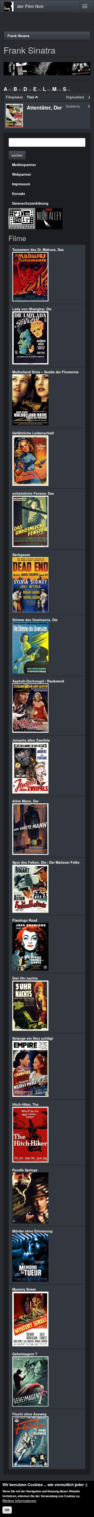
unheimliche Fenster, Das (33, 493)
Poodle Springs (25, 1170)
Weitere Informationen (19, 1500)
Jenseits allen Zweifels (31, 740)
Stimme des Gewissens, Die (35, 619)
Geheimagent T (24, 1353)
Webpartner (21, 174)
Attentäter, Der (44, 107)
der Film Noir (30, 6)
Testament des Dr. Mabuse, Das (38, 249)
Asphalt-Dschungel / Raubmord (38, 681)
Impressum (21, 183)
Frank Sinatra (18, 35)
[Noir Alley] (48, 218)
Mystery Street (24, 1289)
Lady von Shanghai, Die (32, 308)
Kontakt (18, 193)
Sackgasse (21, 554)
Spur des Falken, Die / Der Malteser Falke (46, 862)
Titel (30, 97)
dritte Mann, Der (25, 801)
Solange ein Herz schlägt (32, 1038)
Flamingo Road (24, 920)
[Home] (8, 6)
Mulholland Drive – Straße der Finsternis (45, 371)
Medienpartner (24, 164)
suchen (17, 155)
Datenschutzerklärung (30, 203)
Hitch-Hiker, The (25, 1104)
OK (7, 1510)
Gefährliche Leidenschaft (33, 433)
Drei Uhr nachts (25, 978)
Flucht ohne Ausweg (29, 1414)
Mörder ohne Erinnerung (32, 1231)
